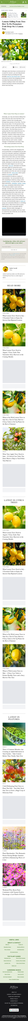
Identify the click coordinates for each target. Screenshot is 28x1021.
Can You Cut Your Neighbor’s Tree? (17, 6)
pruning (4, 208)
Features (21, 33)
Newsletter (23, 67)
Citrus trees (15, 172)
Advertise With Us (20, 947)
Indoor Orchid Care (7, 960)
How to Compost (20, 976)
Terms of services (16, 253)
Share (5, 67)
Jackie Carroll (10, 32)
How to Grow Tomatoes (20, 958)
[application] (14, 226)
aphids (19, 183)
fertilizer (8, 181)
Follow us (16, 67)
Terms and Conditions (14, 996)
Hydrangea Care (7, 958)
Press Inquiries (7, 949)
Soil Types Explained (7, 976)
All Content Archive (14, 952)
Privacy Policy (14, 998)
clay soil (11, 165)
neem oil (23, 201)
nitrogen (10, 174)
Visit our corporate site (21, 1016)
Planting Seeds (21, 971)
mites (5, 185)
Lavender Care (7, 963)
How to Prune (7, 974)
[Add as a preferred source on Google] (14, 1010)
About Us (7, 944)
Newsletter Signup (7, 947)
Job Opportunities (20, 949)
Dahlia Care (14, 965)
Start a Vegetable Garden (14, 979)
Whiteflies (14, 183)
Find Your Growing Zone (7, 971)
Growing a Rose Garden (20, 960)
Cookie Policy (14, 1001)
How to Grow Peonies (20, 963)
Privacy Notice (12, 254)
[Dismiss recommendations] (26, 10)
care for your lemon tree (13, 76)
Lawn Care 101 (21, 974)
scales (24, 183)
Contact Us (20, 944)
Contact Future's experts (14, 994)
